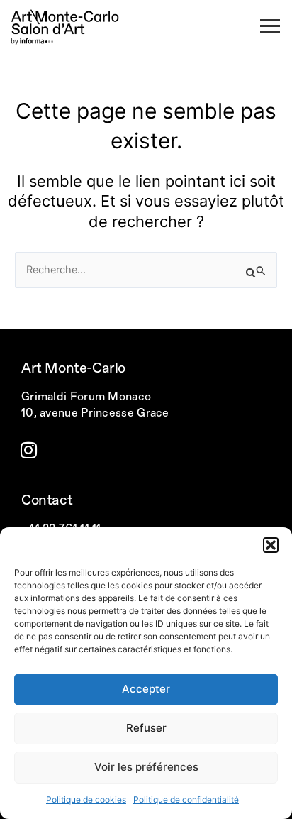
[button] (271, 545)
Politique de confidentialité (186, 799)
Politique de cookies (86, 799)
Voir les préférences (146, 767)
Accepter (146, 689)
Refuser (146, 728)
